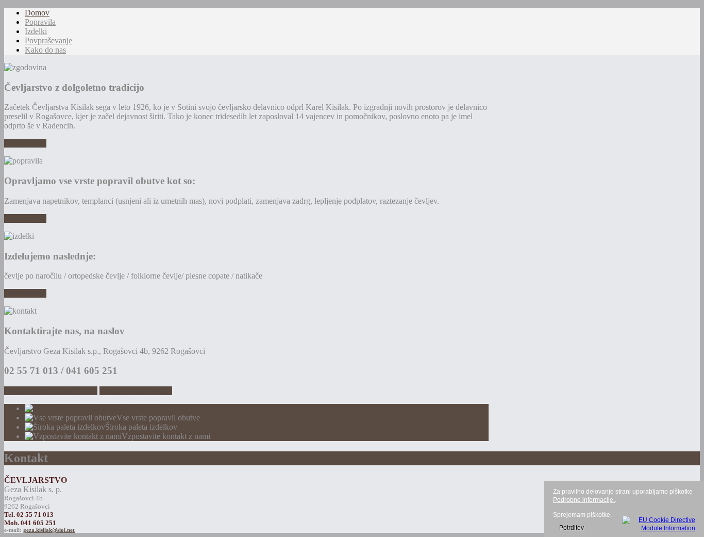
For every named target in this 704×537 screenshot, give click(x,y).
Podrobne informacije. (584, 499)
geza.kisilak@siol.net (49, 530)
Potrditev (571, 527)
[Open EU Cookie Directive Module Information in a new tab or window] (658, 522)
